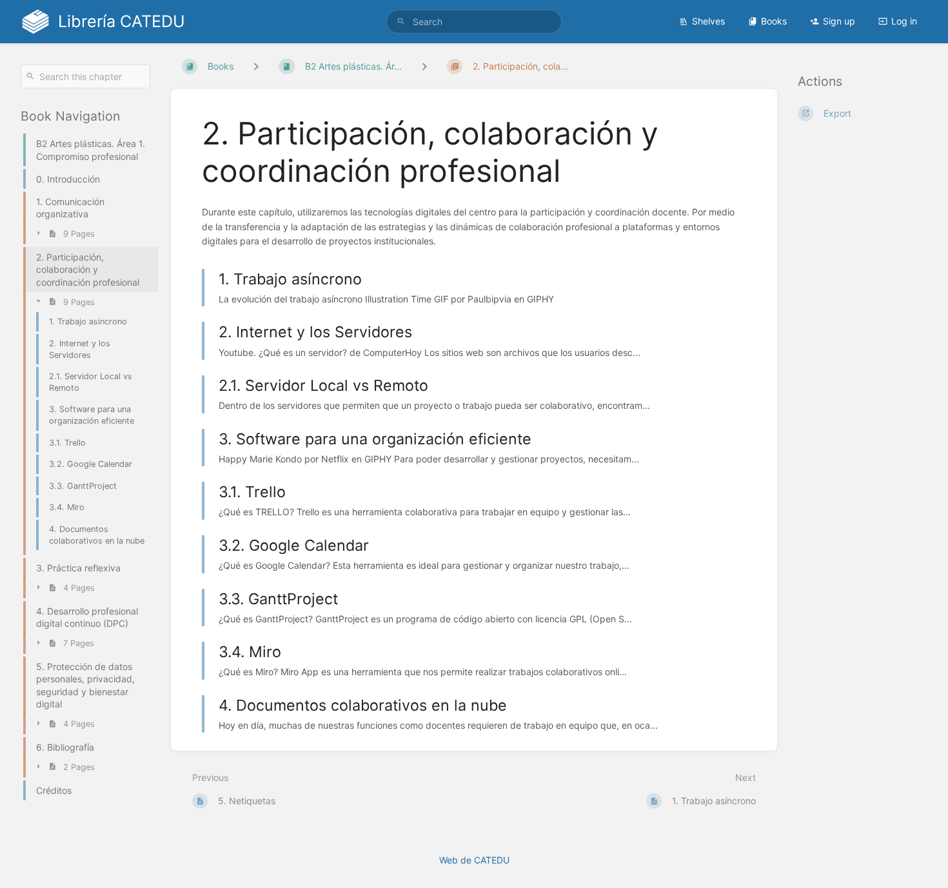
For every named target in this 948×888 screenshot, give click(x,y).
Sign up (839, 20)
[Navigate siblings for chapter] (424, 66)
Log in (904, 20)
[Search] (401, 21)
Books (774, 20)
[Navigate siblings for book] (256, 66)
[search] (474, 22)
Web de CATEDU (474, 859)
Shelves (708, 20)
